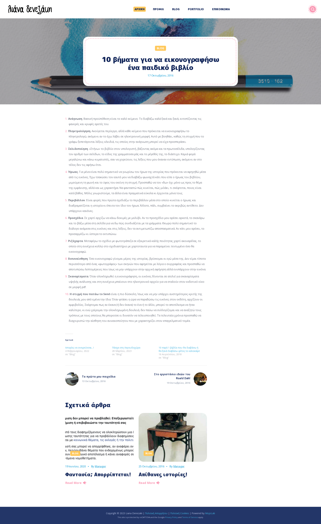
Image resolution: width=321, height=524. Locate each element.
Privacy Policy (171, 517)
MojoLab (210, 513)
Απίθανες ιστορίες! (163, 474)
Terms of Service (190, 517)
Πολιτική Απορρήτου (156, 513)
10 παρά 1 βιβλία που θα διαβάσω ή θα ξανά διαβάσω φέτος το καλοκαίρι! (179, 349)
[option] (99, 450)
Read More (73, 483)
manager (100, 466)
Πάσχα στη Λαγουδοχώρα (126, 347)
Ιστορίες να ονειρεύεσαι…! (79, 347)
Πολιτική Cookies (179, 513)
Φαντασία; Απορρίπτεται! (98, 474)
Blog (160, 48)
